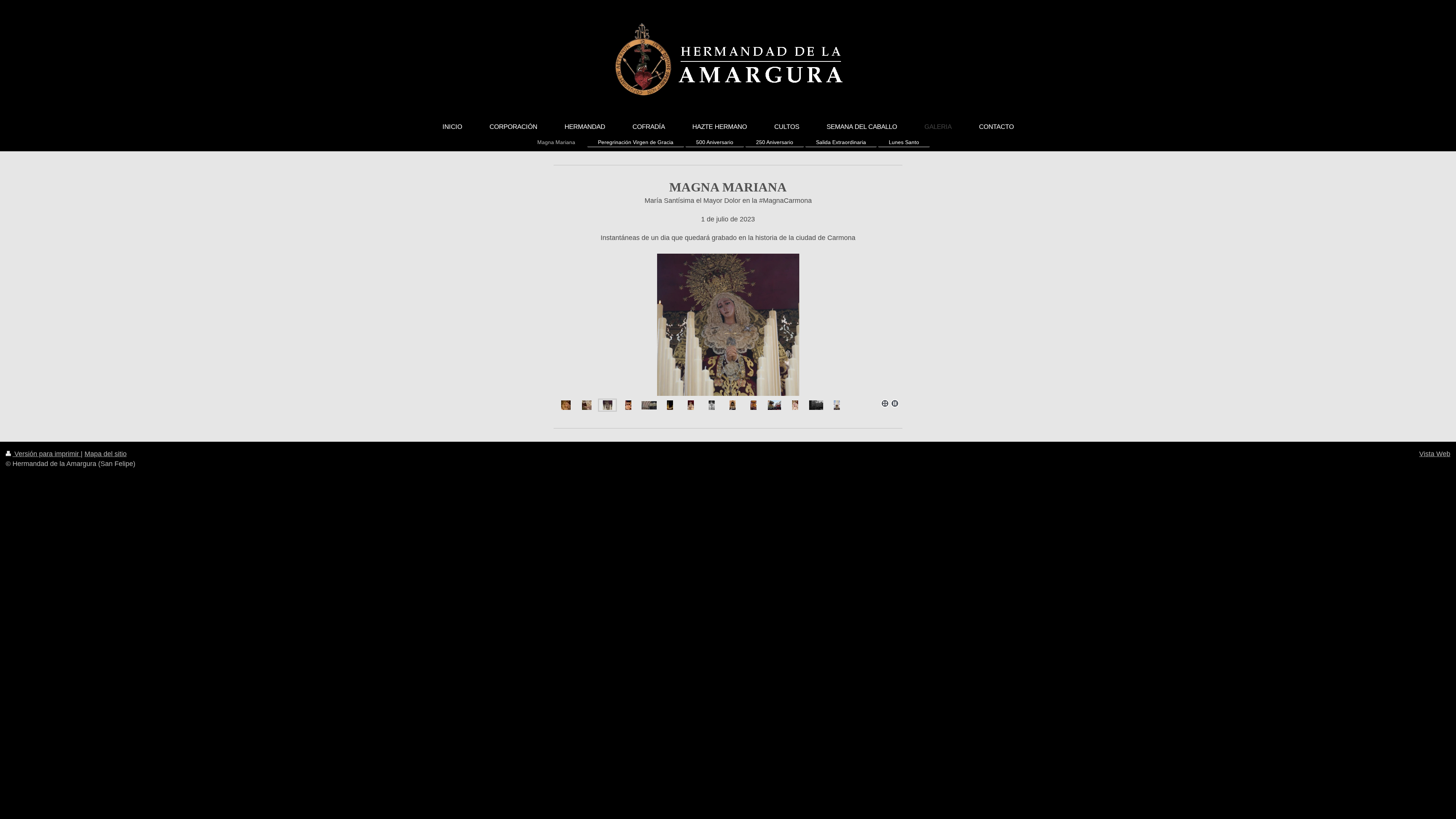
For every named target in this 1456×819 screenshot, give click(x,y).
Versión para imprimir (47, 454)
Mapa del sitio (106, 454)
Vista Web (1434, 454)
